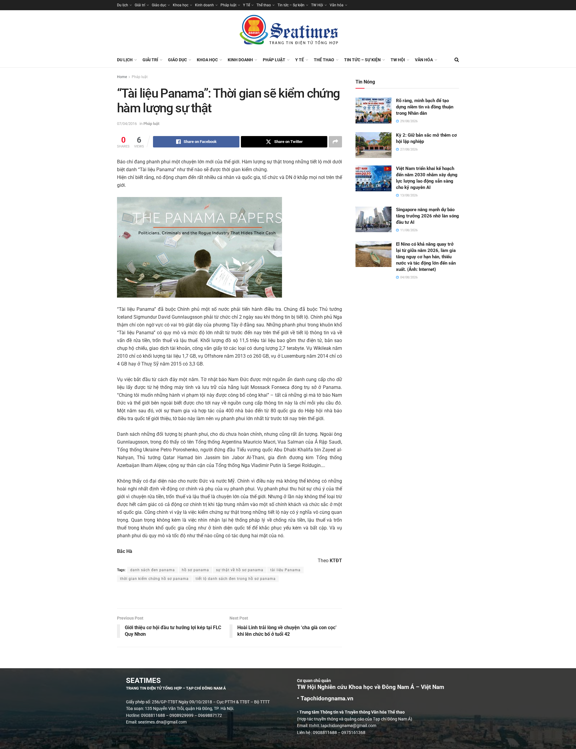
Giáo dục (159, 5)
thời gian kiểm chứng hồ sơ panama (154, 579)
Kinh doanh (204, 5)
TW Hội (317, 5)
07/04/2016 (127, 123)
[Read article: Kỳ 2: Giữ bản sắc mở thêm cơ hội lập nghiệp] (374, 145)
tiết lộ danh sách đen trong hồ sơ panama (236, 579)
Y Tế (246, 5)
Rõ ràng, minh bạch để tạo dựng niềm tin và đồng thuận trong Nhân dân (424, 107)
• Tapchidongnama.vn (325, 698)
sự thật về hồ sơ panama (239, 570)
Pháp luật (228, 5)
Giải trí (140, 5)
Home (122, 77)
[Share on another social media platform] (335, 141)
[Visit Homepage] (288, 31)
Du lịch (122, 5)
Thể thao (263, 5)
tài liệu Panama (285, 570)
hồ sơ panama (195, 570)
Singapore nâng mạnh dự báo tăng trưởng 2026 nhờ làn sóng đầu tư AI (427, 216)
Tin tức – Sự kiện (291, 5)
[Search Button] (456, 59)
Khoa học (180, 5)
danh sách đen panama (152, 570)
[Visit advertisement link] (229, 596)
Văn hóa (337, 5)
